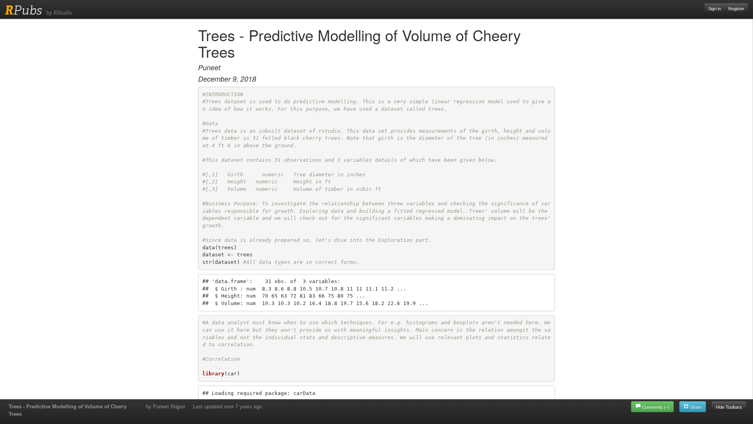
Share (695, 407)
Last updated (227, 406)
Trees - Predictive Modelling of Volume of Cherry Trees (68, 410)
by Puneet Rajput (165, 406)
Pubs (23, 10)
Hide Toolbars (729, 407)
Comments (655, 407)
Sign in (714, 8)
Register (736, 8)
